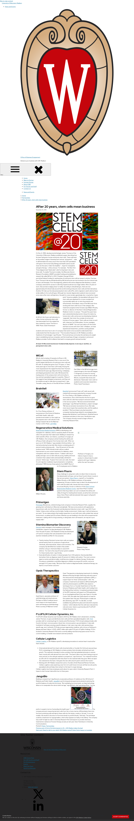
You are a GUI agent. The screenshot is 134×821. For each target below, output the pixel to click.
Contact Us (27, 189)
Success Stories (28, 182)
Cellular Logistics (41, 641)
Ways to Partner (29, 180)
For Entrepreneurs (29, 762)
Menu (2, 174)
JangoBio (56, 681)
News (44, 726)
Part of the (55, 750)
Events (26, 764)
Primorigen (39, 505)
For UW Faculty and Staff (31, 760)
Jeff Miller (53, 424)
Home (25, 178)
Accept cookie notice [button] (120, 816)
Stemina (38, 527)
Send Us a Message (30, 768)
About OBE (27, 184)
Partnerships (50, 726)
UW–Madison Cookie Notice (83, 817)
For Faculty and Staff (30, 186)
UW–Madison (12, 3)
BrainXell (65, 391)
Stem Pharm (74, 478)
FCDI (91, 619)
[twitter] (38, 799)
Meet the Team (28, 766)
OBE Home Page (29, 758)
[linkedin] (38, 811)
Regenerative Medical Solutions (45, 430)
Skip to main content (6, 1)
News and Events (10, 7)
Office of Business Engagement (30, 157)
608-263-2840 (33, 787)
